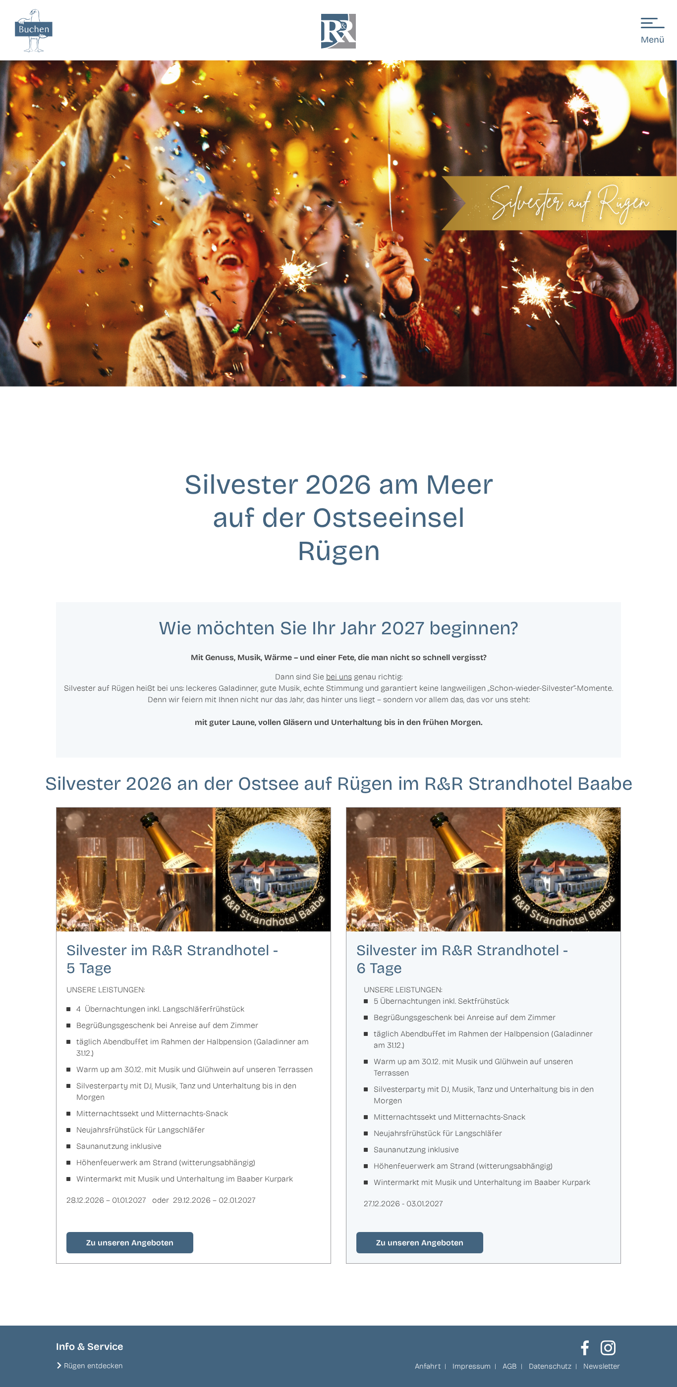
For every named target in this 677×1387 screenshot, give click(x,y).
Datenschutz (550, 1366)
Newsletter (601, 1366)
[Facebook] (584, 1347)
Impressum (471, 1366)
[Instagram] (608, 1347)
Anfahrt (428, 1366)
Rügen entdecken (93, 1365)
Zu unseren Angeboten (129, 1242)
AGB (510, 1366)
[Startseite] (338, 31)
